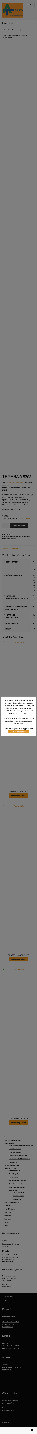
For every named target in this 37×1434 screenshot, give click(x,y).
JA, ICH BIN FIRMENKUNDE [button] (18, 732)
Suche (18, 1430)
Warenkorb (28, 1428)
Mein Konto (6, 1430)
